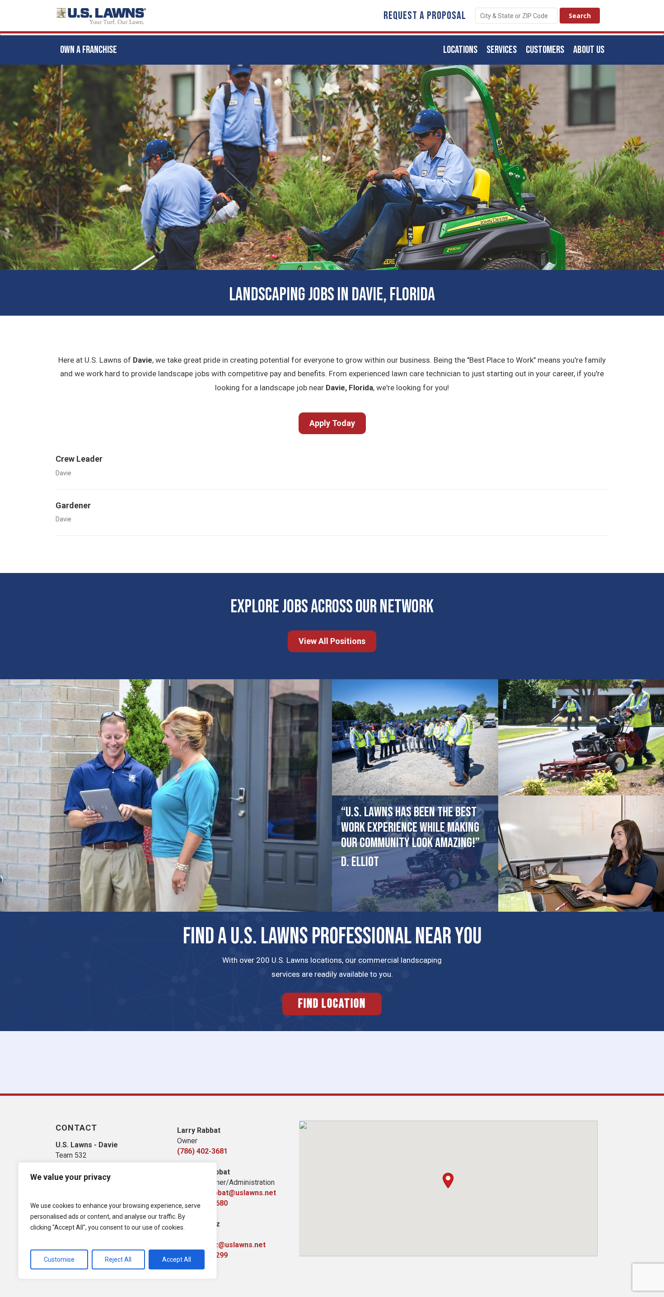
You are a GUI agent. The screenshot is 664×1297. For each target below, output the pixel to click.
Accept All (176, 1259)
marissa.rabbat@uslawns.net (226, 1192)
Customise (59, 1259)
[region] (117, 1220)
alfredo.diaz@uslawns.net (221, 1244)
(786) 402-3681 (202, 1151)
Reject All (118, 1259)
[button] (448, 1180)
